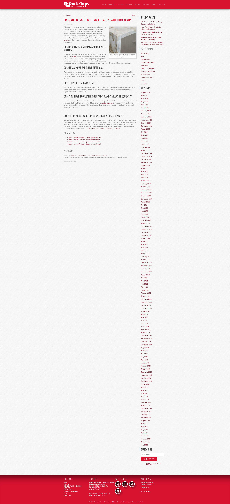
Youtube (102, 129)
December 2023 (146, 190)
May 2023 (144, 211)
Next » (134, 15)
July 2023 (144, 205)
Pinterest (109, 129)
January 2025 (145, 150)
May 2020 (144, 320)
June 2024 (144, 171)
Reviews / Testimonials (71, 491)
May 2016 (144, 445)
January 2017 (145, 442)
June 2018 (144, 390)
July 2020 (144, 314)
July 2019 (144, 351)
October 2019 (146, 342)
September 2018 (146, 381)
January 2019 (145, 369)
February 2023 (146, 220)
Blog (153, 4)
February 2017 (146, 439)
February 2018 (146, 402)
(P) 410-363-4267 (146, 491)
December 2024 (146, 153)
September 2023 (146, 199)
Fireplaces (144, 66)
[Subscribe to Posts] (149, 464)
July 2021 (144, 278)
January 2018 (145, 405)
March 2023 (145, 217)
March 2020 (145, 326)
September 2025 (146, 126)
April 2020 (144, 323)
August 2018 (145, 384)
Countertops (145, 59)
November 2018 (146, 375)
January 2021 (145, 296)
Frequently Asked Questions (72, 486)
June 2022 (144, 244)
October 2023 (146, 196)
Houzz (118, 129)
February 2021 (146, 293)
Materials (129, 4)
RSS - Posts (157, 464)
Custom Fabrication (147, 62)
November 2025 (146, 120)
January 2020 (145, 333)
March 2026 (145, 108)
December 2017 (146, 408)
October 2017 (146, 414)
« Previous (67, 15)
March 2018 (145, 399)
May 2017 (144, 430)
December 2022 (146, 226)
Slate (142, 81)
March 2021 (145, 290)
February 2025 (146, 147)
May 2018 (144, 393)
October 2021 (146, 269)
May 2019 (144, 357)
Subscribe (149, 459)
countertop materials (83, 155)
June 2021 (144, 281)
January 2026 (145, 114)
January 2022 (145, 260)
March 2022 (145, 254)
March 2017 (145, 436)
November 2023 (146, 193)
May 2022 (144, 247)
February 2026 (146, 111)
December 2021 (146, 263)
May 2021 (144, 284)
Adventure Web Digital (137, 501)
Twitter (89, 129)
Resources (146, 4)
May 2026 (144, 102)
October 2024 (146, 159)
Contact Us (161, 4)
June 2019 (144, 354)
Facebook (95, 129)
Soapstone (144, 84)
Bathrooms (145, 53)
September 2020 (146, 308)
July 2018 (144, 387)
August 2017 (145, 421)
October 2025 (146, 123)
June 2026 (144, 99)
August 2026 (145, 93)
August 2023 (145, 202)
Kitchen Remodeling (148, 72)
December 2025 (146, 117)
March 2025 (145, 144)
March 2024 (145, 181)
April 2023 (144, 214)
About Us (111, 4)
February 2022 (146, 257)
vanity (74, 57)
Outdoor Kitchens (147, 78)
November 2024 (146, 156)
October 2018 (146, 378)
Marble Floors (145, 75)
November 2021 (146, 266)
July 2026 (144, 96)
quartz (66, 40)
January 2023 (145, 223)
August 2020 (145, 311)
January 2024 (145, 187)
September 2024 (146, 162)
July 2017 (144, 424)
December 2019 (146, 335)
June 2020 (144, 317)
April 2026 (144, 105)
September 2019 (146, 345)
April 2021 (144, 287)
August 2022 (145, 238)
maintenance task (107, 103)
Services (137, 4)
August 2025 (145, 129)
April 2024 (144, 178)
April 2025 (144, 141)
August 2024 (145, 165)
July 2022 (144, 241)
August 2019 (145, 348)
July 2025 (144, 132)
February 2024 (146, 184)
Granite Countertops (148, 69)
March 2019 (145, 363)
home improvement (95, 155)
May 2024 (144, 175)
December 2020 (146, 299)
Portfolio (120, 4)
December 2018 (146, 372)
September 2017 (146, 418)
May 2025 (144, 138)
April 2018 (144, 396)
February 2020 (146, 329)
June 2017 (144, 427)
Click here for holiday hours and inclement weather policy (99, 494)
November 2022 (146, 229)
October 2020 (146, 305)
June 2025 (144, 135)
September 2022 (146, 235)
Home (104, 4)
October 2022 (146, 232)
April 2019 (144, 360)
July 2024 (144, 168)
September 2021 (146, 272)
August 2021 (145, 275)
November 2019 (146, 339)
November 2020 (146, 302)
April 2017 (144, 433)
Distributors (68, 490)
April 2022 (144, 250)
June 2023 (144, 208)
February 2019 (146, 366)
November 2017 (146, 411)
